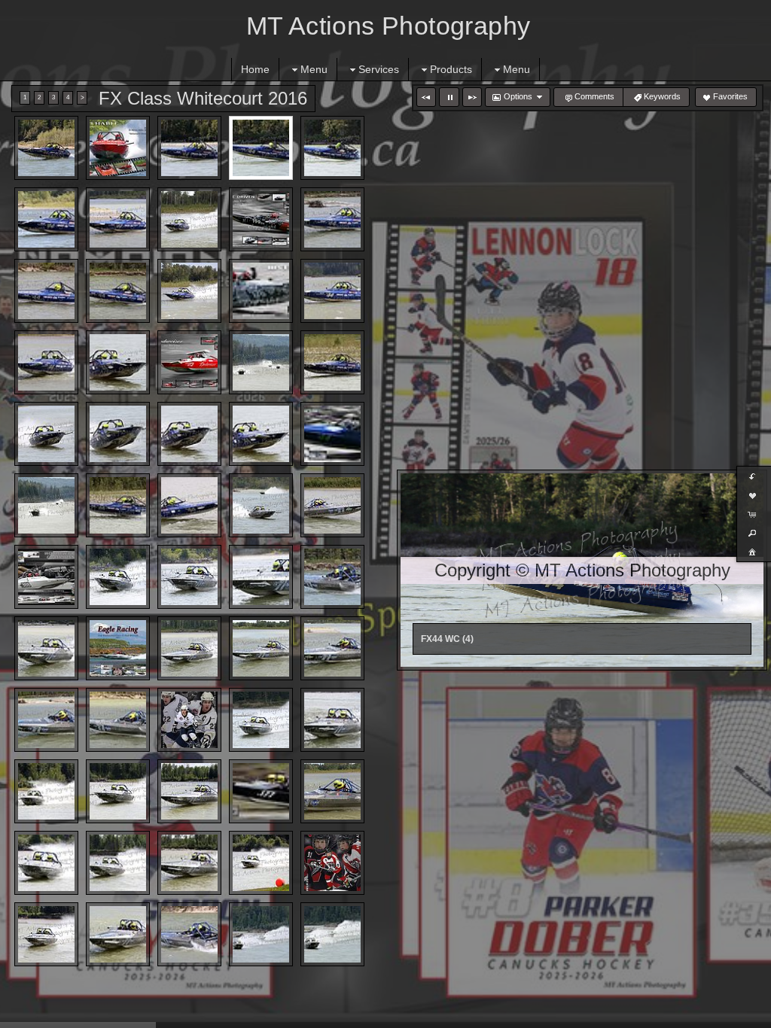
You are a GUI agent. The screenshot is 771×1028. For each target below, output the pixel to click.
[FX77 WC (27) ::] (46, 934)
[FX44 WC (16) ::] (46, 362)
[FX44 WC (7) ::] (118, 219)
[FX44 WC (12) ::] (118, 291)
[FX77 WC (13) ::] (118, 720)
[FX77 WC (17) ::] (46, 791)
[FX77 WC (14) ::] (189, 720)
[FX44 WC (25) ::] (332, 434)
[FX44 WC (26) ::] (46, 505)
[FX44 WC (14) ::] (261, 291)
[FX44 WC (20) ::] (332, 362)
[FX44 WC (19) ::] (261, 362)
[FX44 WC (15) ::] (332, 291)
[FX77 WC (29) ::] (189, 934)
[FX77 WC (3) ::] (118, 577)
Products (451, 69)
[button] (426, 97)
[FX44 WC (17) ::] (118, 362)
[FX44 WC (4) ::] (261, 148)
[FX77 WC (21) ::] (332, 791)
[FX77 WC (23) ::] (118, 863)
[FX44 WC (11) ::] (46, 291)
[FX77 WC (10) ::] (261, 648)
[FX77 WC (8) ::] (118, 648)
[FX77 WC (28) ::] (118, 934)
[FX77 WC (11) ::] (332, 648)
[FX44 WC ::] (189, 505)
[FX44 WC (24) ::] (261, 434)
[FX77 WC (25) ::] (261, 863)
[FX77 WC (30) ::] (261, 934)
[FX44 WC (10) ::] (332, 219)
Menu (314, 69)
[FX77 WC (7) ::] (46, 648)
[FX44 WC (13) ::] (189, 291)
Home (255, 69)
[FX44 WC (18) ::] (189, 362)
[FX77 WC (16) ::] (332, 720)
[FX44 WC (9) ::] (261, 219)
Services (378, 69)
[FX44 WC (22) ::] (118, 434)
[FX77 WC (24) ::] (189, 863)
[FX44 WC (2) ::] (118, 148)
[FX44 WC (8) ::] (189, 219)
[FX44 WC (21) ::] (46, 434)
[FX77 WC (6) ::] (332, 577)
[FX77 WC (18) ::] (118, 791)
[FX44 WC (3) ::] (189, 148)
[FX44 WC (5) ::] (332, 148)
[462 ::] (261, 505)
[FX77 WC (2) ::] (46, 577)
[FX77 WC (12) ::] (46, 720)
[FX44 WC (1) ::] (46, 148)
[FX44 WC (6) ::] (46, 219)
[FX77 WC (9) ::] (189, 648)
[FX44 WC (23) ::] (189, 434)
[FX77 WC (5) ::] (261, 577)
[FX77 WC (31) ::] (332, 934)
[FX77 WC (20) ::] (261, 791)
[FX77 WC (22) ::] (46, 863)
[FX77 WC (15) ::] (261, 720)
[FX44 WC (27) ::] (118, 505)
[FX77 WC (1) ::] (332, 505)
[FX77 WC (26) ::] (332, 863)
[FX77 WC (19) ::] (189, 791)
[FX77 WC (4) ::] (189, 577)
